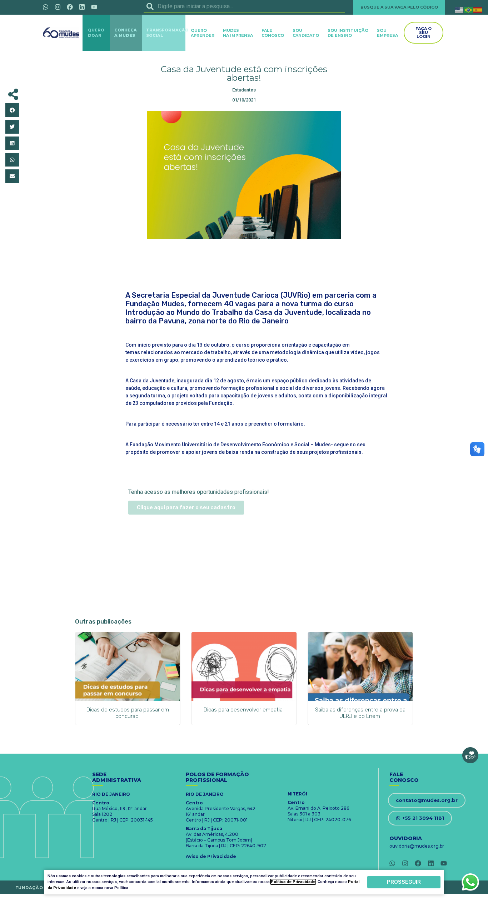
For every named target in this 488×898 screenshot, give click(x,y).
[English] (459, 9)
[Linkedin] (82, 7)
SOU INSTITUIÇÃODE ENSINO (348, 33)
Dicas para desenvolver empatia (244, 709)
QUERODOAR (96, 33)
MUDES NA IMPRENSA (238, 33)
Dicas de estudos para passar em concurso (127, 712)
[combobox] (244, 6)
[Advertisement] (244, 262)
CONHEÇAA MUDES (125, 33)
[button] (12, 110)
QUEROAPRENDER (202, 33)
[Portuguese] (468, 9)
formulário (290, 424)
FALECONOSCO (273, 33)
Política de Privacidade (293, 881)
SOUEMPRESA (387, 33)
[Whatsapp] (45, 7)
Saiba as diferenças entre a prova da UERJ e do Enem (360, 712)
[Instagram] (57, 7)
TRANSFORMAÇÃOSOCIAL (167, 33)
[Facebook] (70, 7)
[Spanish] (478, 9)
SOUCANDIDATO (306, 33)
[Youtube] (94, 7)
